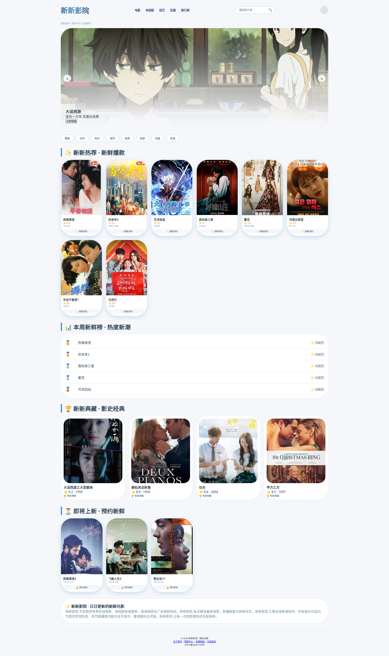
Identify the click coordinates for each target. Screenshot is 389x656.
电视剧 (149, 10)
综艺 (162, 10)
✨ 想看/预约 (82, 231)
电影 (137, 10)
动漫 (173, 10)
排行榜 (185, 10)
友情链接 (200, 641)
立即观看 (71, 121)
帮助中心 (188, 641)
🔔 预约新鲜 (81, 587)
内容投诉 (211, 641)
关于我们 (177, 641)
